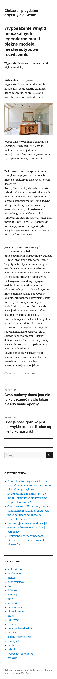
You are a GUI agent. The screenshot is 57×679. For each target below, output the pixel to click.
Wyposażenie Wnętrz (20, 653)
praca (10, 615)
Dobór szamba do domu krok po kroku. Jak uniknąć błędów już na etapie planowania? (27, 498)
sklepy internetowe (19, 636)
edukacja (12, 594)
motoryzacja (14, 607)
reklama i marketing (19, 628)
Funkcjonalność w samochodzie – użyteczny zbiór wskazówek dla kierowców (27, 540)
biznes (11, 577)
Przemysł (13, 619)
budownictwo (15, 581)
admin (12, 373)
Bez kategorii (15, 573)
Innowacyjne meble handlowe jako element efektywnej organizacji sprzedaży (28, 527)
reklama (12, 624)
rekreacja (13, 632)
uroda (10, 645)
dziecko (12, 590)
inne (33, 373)
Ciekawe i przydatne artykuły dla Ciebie (21, 12)
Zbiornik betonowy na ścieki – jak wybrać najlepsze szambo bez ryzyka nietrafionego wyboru (29, 485)
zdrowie (12, 657)
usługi (11, 649)
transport (13, 641)
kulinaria (12, 603)
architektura (14, 569)
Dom (10, 586)
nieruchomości (16, 611)
